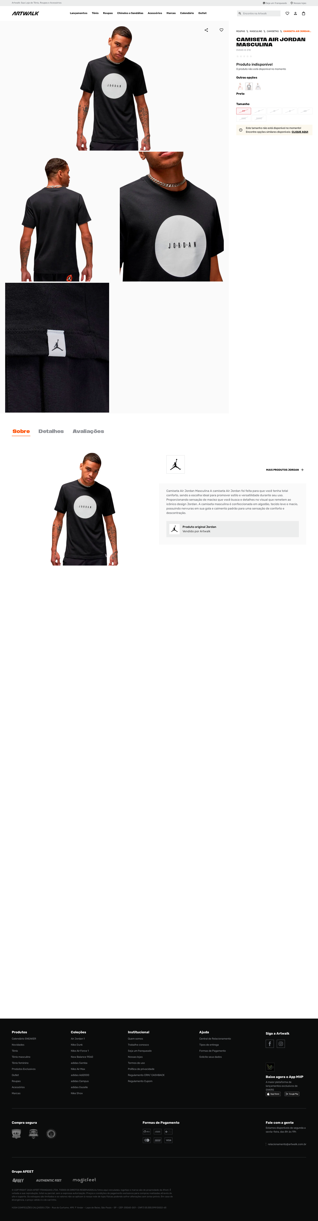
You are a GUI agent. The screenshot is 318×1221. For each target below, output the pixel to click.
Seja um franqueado (276, 3)
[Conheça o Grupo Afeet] (18, 1181)
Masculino (256, 31)
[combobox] (258, 13)
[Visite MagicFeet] (84, 1181)
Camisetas (273, 31)
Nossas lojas (300, 3)
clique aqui (300, 131)
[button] (243, 111)
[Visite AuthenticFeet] (49, 1180)
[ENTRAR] (295, 13)
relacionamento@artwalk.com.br (287, 1144)
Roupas (240, 31)
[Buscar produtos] (240, 13)
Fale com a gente (280, 1123)
